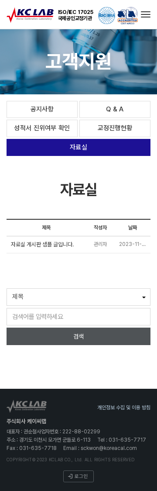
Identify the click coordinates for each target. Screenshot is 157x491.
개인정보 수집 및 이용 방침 (123, 408)
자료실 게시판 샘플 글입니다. (42, 244)
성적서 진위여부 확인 (42, 128)
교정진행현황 (115, 128)
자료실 (78, 147)
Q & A (115, 109)
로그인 (81, 476)
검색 (78, 336)
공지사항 (42, 109)
